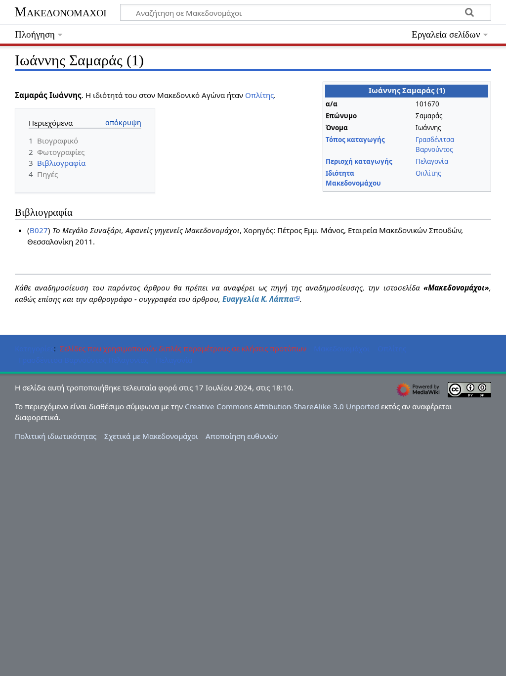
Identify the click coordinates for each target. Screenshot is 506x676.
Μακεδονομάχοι (60, 11)
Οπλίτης (428, 173)
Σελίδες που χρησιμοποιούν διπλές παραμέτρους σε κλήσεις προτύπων (183, 348)
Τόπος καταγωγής (355, 139)
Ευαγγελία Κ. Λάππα (258, 299)
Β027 (39, 230)
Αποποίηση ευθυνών (242, 436)
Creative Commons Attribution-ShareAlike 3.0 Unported (282, 406)
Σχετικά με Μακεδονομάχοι (151, 436)
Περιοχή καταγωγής (359, 161)
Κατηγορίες (34, 348)
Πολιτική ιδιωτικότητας (55, 436)
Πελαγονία (432, 161)
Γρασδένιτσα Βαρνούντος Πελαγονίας (83, 360)
